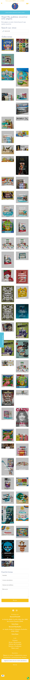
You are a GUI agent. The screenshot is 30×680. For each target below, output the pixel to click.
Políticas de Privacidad (15, 644)
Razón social (15, 648)
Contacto (15, 640)
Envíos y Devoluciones (15, 642)
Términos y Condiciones (15, 646)
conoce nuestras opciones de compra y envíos (15, 12)
